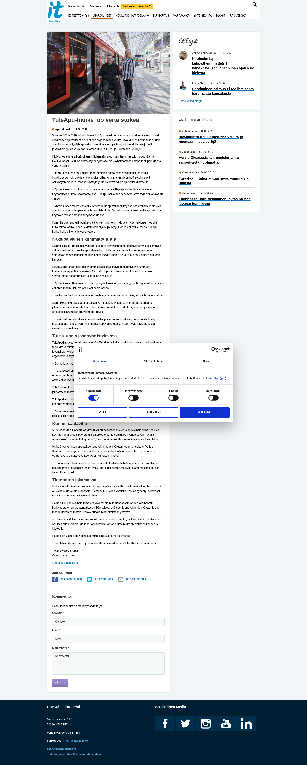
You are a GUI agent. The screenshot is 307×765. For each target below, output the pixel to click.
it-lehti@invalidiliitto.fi (76, 740)
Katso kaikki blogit (190, 101)
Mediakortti (97, 6)
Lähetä (60, 683)
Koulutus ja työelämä (132, 15)
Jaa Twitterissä (103, 579)
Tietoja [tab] (207, 361)
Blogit (220, 15)
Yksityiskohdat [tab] (153, 361)
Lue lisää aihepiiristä (65, 562)
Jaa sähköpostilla (136, 579)
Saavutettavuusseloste (61, 748)
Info (84, 6)
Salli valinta (153, 412)
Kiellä (102, 412)
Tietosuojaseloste (59, 754)
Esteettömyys (78, 15)
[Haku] (254, 4)
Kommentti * (60, 647)
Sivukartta (73, 6)
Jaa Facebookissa (70, 579)
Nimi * (56, 630)
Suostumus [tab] (100, 361)
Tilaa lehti (113, 6)
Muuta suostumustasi (87, 754)
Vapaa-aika (181, 15)
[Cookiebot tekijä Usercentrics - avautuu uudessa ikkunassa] (214, 350)
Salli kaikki (204, 412)
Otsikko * (58, 613)
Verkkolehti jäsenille (136, 6)
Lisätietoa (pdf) (216, 378)
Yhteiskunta (203, 15)
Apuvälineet (102, 15)
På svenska (238, 15)
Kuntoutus (161, 15)
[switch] (133, 397)
